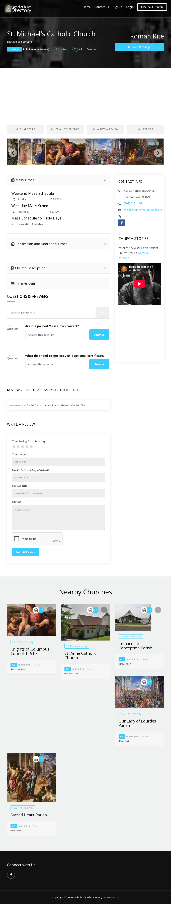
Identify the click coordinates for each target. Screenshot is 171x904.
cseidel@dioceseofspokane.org (143, 210)
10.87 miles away (22, 642)
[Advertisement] (85, 93)
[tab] (58, 180)
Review (16, 501)
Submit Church (153, 7)
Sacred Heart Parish (29, 815)
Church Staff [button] (25, 284)
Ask (102, 312)
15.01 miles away (130, 713)
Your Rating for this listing (29, 441)
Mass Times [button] (24, 180)
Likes (64, 49)
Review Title (19, 485)
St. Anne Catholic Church (80, 655)
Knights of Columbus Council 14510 (30, 651)
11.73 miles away (76, 646)
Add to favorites (87, 49)
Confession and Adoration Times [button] (41, 244)
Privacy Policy (111, 897)
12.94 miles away (130, 636)
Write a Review (107, 129)
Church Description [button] (30, 268)
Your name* (19, 454)
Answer (99, 334)
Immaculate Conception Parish (135, 646)
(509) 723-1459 (133, 203)
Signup (117, 7)
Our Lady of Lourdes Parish (137, 723)
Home (87, 7)
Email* (30, 470)
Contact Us (102, 7)
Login (130, 7)
